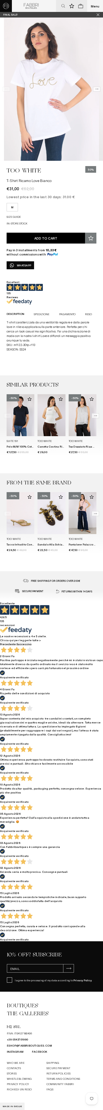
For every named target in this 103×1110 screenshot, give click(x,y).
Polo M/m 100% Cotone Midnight (28, 446)
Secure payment (58, 1068)
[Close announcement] (100, 14)
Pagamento (67, 314)
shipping (52, 1062)
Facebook (40, 1051)
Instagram (15, 1051)
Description (15, 313)
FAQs (50, 1089)
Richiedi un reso (19, 1089)
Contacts (14, 1068)
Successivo (23, 644)
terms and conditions (63, 1078)
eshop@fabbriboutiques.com (29, 1045)
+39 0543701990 (17, 1039)
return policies (58, 1073)
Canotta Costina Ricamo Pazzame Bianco (65, 446)
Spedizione (41, 314)
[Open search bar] (63, 6)
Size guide (14, 216)
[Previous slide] (6, 89)
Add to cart (45, 238)
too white (24, 170)
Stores (12, 1073)
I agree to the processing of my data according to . (53, 980)
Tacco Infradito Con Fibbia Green (28, 544)
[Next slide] (96, 89)
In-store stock (17, 223)
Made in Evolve (12, 1106)
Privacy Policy (82, 980)
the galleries (28, 1013)
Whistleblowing (19, 1078)
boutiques (22, 1005)
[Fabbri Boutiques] (31, 6)
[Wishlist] (90, 238)
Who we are (16, 1062)
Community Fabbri (60, 1084)
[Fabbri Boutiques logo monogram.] (6, 6)
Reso (88, 314)
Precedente (8, 644)
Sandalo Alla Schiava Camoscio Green (63, 544)
